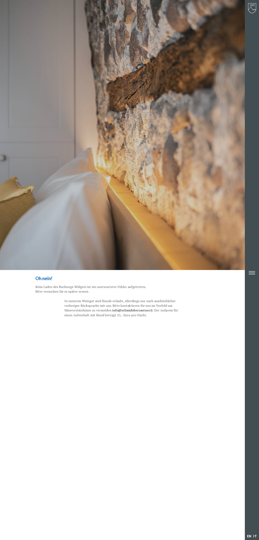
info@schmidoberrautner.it (132, 310)
